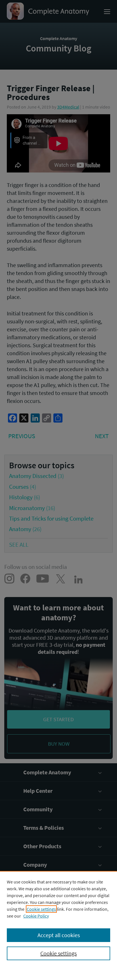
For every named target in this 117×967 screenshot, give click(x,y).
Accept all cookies (58, 935)
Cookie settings (41, 909)
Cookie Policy (36, 916)
